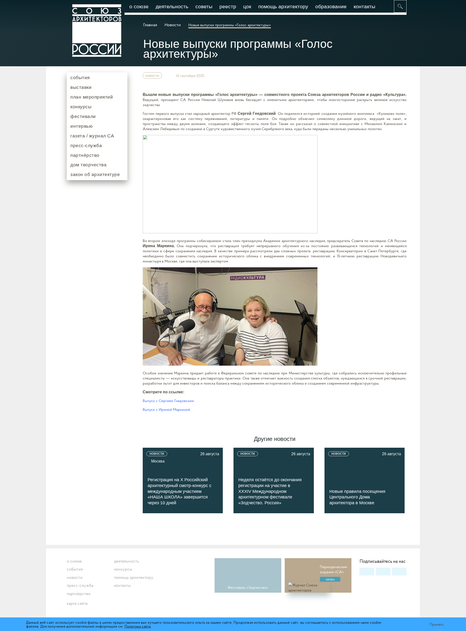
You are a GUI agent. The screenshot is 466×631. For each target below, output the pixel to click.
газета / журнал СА (92, 135)
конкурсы (81, 106)
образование (331, 6)
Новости (173, 24)
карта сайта (77, 603)
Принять (437, 624)
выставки (81, 87)
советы (203, 6)
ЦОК (247, 6)
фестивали (83, 116)
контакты (364, 6)
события (80, 77)
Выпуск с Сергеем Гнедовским (168, 400)
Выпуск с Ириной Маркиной (166, 409)
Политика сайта (138, 626)
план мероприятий (91, 97)
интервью (81, 126)
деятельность (172, 6)
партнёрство (85, 155)
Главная (150, 24)
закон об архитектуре (95, 174)
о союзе (139, 6)
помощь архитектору (283, 6)
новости (152, 75)
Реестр (227, 6)
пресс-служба (86, 145)
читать (330, 579)
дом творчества (88, 164)
